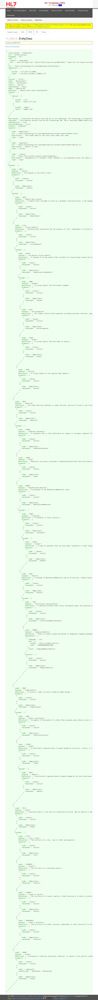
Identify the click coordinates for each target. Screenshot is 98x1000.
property (12, 128)
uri (13, 133)
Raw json (8, 46)
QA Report (26, 998)
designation (30, 636)
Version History (34, 998)
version (12, 79)
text (10, 58)
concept (12, 165)
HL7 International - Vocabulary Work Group (27, 996)
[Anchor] (33, 38)
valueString (23, 971)
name (10, 81)
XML (22, 32)
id (9, 55)
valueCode (19, 180)
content (12, 126)
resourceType (14, 53)
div (11, 62)
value (14, 73)
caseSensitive (14, 122)
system (14, 72)
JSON (30, 32)
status (12, 60)
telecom (15, 96)
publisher (12, 90)
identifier (13, 68)
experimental (14, 87)
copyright (12, 120)
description (13, 118)
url (10, 66)
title (11, 83)
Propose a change (59, 998)
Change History (83, 10)
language (12, 57)
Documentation (70, 10)
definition (16, 173)
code (13, 131)
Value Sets (32, 10)
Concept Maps (43, 10)
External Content (56, 10)
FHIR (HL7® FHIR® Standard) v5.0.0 (56, 25)
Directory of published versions (39, 27)
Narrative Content (12, 32)
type (13, 137)
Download (15, 46)
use (30, 641)
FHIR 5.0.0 (69, 996)
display (15, 171)
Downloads (10, 15)
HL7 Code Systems (20, 10)
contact (12, 92)
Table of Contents (17, 998)
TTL (37, 32)
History (44, 32)
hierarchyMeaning (15, 124)
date (10, 88)
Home (9, 10)
